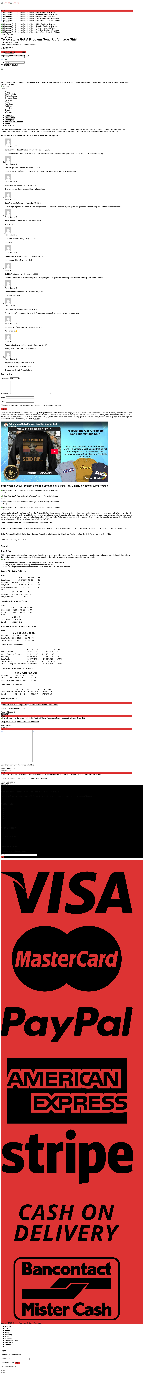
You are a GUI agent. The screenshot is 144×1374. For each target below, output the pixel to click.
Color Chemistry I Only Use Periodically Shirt (17, 765)
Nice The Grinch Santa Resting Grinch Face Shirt (33, 523)
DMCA (7, 810)
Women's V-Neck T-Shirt (120, 82)
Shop (7, 833)
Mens (7, 102)
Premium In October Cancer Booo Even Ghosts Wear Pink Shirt (24, 778)
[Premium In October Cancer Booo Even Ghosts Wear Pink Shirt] (51, 775)
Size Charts (9, 835)
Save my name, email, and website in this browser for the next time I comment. (32, 405)
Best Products (10, 94)
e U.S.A (46, 519)
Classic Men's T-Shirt (44, 82)
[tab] (69, 116)
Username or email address (11, 1355)
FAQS (7, 814)
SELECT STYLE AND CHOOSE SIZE (13, 52)
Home (3, 34)
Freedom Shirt (57, 82)
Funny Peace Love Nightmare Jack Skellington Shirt (20, 722)
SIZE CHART (10, 126)
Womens (8, 37)
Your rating (5, 378)
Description (9, 120)
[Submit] (6, 59)
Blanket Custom (11, 96)
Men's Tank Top (69, 82)
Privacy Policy (10, 812)
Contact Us (9, 818)
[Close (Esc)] (2, 1370)
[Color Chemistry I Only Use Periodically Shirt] (32, 761)
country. (37, 419)
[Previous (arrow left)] (2, 1372)
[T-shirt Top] (5, 86)
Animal (7, 92)
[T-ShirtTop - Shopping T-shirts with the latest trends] (10, 3)
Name (3, 397)
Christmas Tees (11, 42)
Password (5, 1359)
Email (3, 401)
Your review (6, 394)
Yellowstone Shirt (7, 84)
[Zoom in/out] (4, 1370)
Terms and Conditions (13, 816)
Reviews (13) (10, 118)
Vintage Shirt (106, 82)
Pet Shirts (8, 106)
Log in (17, 1363)
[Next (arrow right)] (4, 1372)
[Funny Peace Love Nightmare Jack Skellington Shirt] (43, 718)
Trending (10, 34)
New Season (9, 104)
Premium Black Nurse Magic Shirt (13, 708)
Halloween (9, 100)
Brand (7, 124)
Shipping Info (10, 839)
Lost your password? (8, 1366)
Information (9, 116)
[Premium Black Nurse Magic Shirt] (29, 705)
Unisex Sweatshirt (94, 82)
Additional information (14, 122)
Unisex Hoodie (81, 82)
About (7, 808)
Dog (10, 108)
